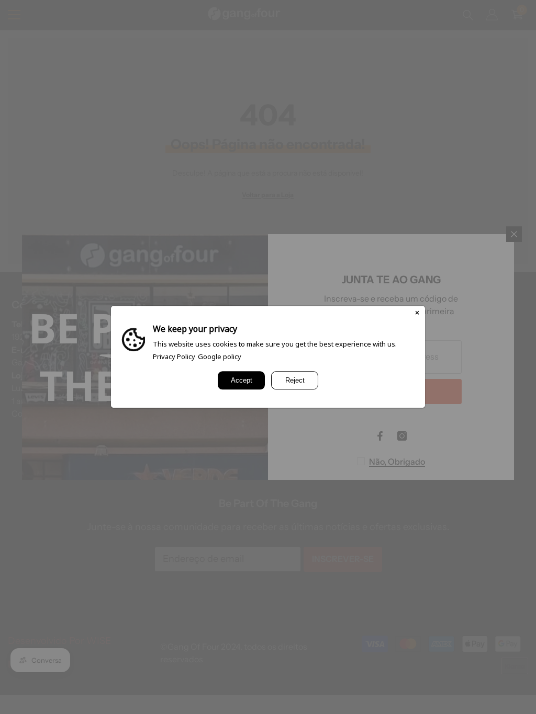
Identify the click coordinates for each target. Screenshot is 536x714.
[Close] (417, 313)
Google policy (219, 356)
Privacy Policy (174, 356)
